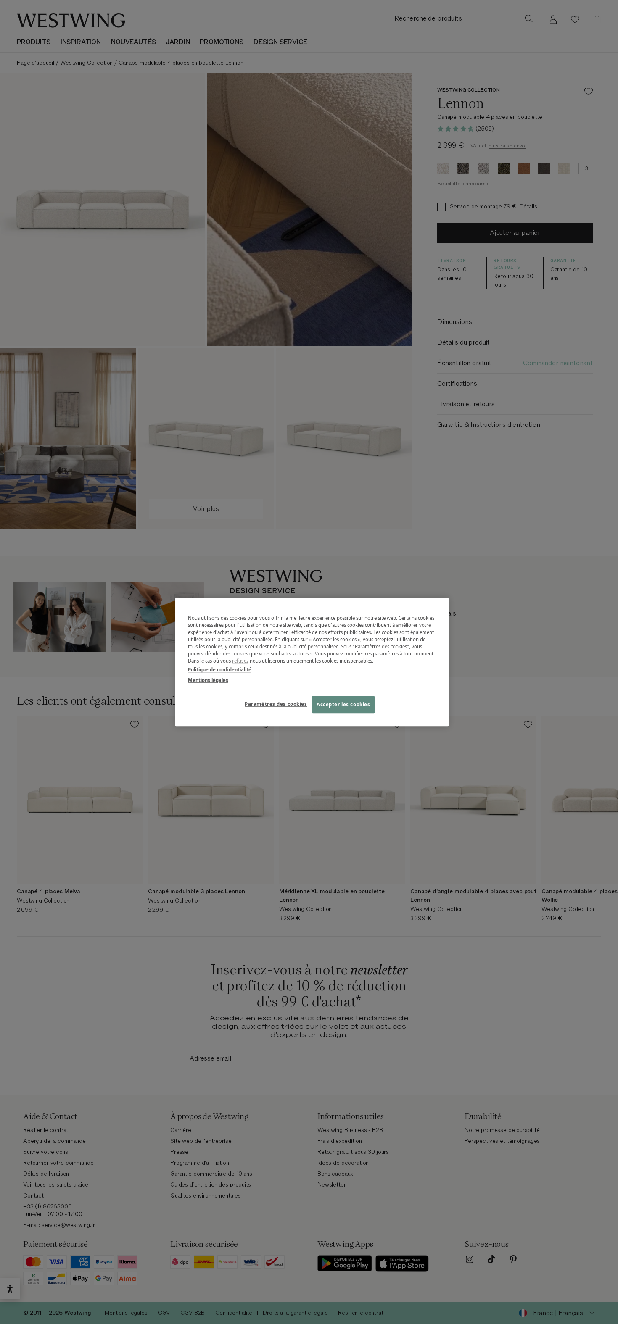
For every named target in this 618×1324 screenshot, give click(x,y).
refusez (240, 661)
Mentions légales (208, 680)
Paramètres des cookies (276, 704)
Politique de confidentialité (219, 669)
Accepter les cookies (343, 704)
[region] (312, 662)
